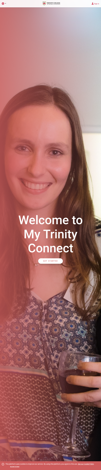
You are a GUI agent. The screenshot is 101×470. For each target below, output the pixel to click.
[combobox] (6, 3)
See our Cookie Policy (86, 464)
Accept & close (14, 466)
